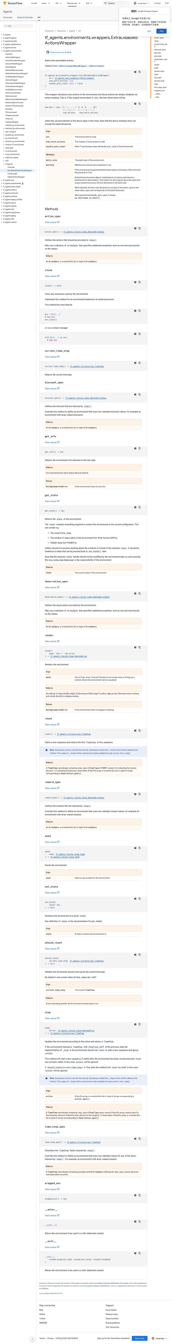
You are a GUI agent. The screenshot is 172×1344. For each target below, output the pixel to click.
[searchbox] (18, 26)
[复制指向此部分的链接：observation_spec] (70, 581)
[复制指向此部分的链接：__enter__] (60, 1209)
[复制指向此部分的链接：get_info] (59, 436)
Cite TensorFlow (112, 1327)
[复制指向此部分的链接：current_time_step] (72, 351)
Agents (7, 11)
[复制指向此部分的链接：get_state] (60, 495)
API (56, 3)
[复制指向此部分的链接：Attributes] (57, 154)
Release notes (112, 1314)
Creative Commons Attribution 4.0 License (112, 1283)
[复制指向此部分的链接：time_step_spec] (68, 1126)
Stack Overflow (112, 1318)
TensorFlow (49, 31)
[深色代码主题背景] (135, 72)
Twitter (42, 1318)
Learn (44, 3)
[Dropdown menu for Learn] (50, 3)
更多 (88, 3)
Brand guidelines (113, 1323)
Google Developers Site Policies (97, 1286)
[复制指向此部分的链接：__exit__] (59, 1241)
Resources (72, 3)
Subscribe (139, 1338)
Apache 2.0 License (61, 1286)
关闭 (149, 31)
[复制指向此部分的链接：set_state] (60, 886)
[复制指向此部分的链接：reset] (55, 718)
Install (34, 3)
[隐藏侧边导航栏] (32, 1339)
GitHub (157, 3)
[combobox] (116, 3)
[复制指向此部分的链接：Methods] (61, 209)
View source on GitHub (60, 52)
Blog (41, 1310)
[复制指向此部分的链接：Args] (53, 131)
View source (51, 222)
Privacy (50, 1338)
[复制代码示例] (139, 72)
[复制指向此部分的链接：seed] (53, 836)
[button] (17, 34)
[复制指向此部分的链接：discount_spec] (66, 382)
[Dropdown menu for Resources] (80, 3)
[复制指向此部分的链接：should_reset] (65, 942)
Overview (7, 17)
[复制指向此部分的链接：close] (55, 270)
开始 (161, 31)
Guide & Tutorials (25, 17)
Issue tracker (111, 1310)
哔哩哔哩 (43, 1323)
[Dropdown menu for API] (61, 3)
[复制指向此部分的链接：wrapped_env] (63, 1183)
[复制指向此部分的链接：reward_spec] (63, 782)
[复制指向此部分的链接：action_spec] (63, 216)
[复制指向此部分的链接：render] (56, 635)
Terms (42, 1338)
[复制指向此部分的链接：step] (53, 1012)
